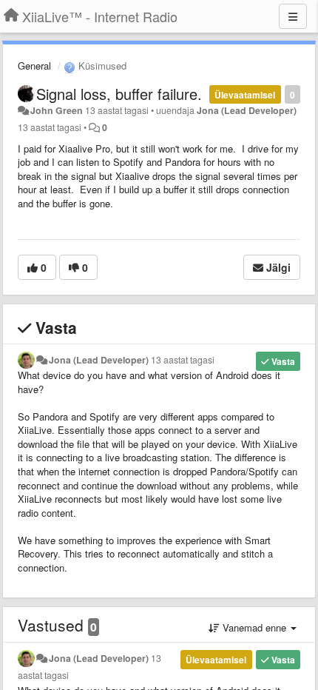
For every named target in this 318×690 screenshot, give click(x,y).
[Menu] (293, 16)
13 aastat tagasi (182, 359)
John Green (56, 110)
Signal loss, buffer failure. (119, 93)
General (34, 65)
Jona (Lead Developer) (247, 110)
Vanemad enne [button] (254, 627)
